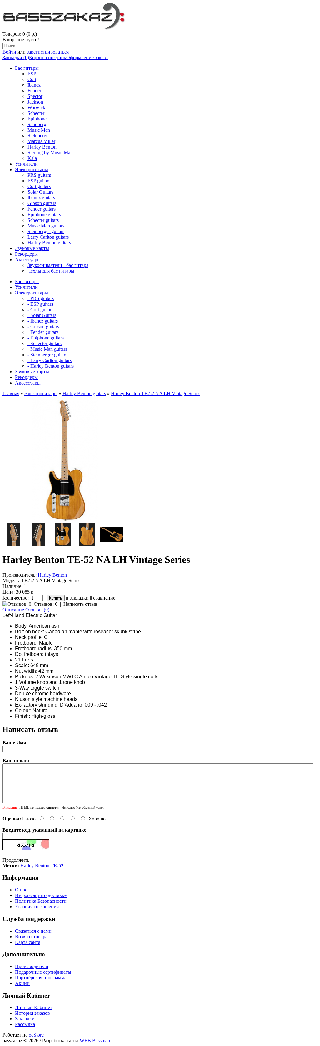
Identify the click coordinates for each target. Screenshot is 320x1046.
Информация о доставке (41, 895)
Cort (32, 79)
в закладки (77, 597)
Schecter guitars (43, 220)
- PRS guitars (41, 298)
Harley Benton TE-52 (41, 865)
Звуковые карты (32, 248)
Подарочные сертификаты (43, 972)
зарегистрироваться (48, 51)
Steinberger (39, 135)
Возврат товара (31, 936)
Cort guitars (39, 186)
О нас (21, 889)
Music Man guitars (46, 225)
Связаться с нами (33, 931)
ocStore (36, 1035)
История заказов (32, 1013)
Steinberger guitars (46, 231)
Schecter (36, 113)
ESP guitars (39, 180)
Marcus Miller (41, 141)
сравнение (104, 597)
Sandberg (37, 124)
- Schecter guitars (45, 343)
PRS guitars (39, 175)
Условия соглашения (37, 906)
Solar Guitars (40, 192)
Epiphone (37, 118)
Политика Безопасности (41, 901)
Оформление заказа (87, 57)
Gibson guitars (42, 203)
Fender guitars (42, 209)
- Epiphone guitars (46, 337)
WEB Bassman (95, 1040)
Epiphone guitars (44, 214)
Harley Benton (42, 147)
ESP (32, 73)
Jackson (35, 102)
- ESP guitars (40, 304)
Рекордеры (26, 254)
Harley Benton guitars (49, 242)
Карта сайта (27, 942)
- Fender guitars (43, 332)
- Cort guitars (40, 309)
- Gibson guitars (43, 326)
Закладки (25, 1018)
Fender (34, 90)
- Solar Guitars (42, 315)
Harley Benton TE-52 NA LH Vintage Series (155, 393)
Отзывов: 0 (46, 604)
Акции (22, 983)
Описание (13, 609)
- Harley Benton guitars (51, 366)
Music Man (39, 130)
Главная (10, 393)
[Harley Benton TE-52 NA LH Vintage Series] (65, 520)
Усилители (26, 163)
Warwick (36, 107)
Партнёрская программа (41, 977)
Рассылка (25, 1024)
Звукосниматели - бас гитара (58, 265)
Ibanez (34, 85)
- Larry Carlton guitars (50, 360)
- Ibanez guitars (43, 321)
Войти (9, 51)
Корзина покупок (47, 57)
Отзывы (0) (37, 609)
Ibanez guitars (41, 197)
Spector (35, 96)
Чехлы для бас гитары (51, 270)
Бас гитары (27, 68)
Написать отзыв (80, 604)
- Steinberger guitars (47, 354)
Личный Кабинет (33, 1007)
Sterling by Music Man (50, 152)
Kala (32, 158)
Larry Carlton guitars (48, 237)
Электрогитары (31, 169)
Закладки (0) (15, 57)
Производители (31, 966)
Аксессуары (28, 259)
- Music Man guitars (47, 349)
